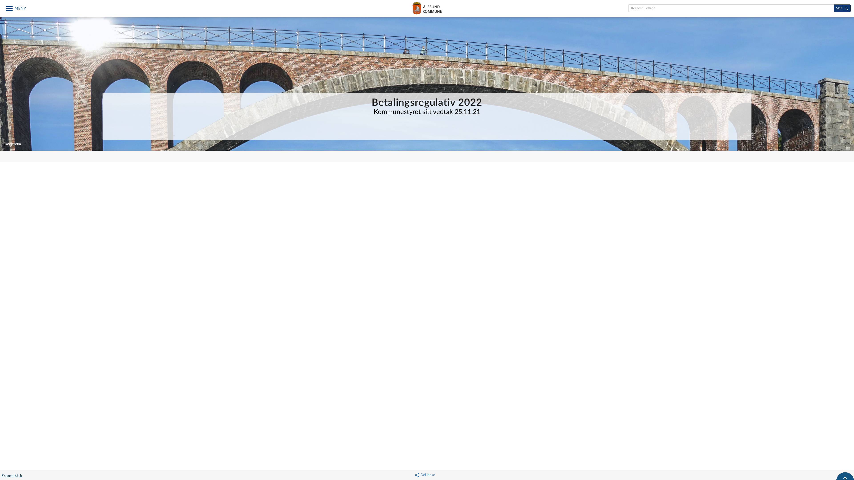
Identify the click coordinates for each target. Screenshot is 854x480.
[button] (424, 475)
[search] (731, 8)
